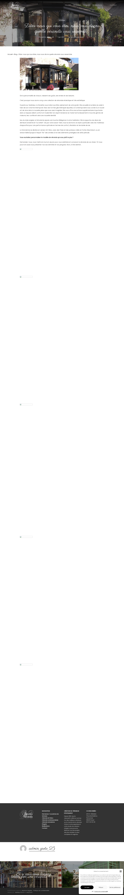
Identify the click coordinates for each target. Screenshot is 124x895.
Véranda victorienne (48, 822)
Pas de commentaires (76, 37)
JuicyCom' (29, 892)
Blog (15, 54)
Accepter (87, 887)
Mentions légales (27, 890)
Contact (44, 828)
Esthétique (62, 20)
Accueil (10, 54)
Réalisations (46, 826)
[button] (120, 871)
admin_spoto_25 (48, 37)
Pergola (44, 824)
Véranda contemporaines (50, 820)
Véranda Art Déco (47, 818)
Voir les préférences (114, 887)
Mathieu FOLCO (19, 892)
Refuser (101, 887)
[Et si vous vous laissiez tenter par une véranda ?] (31, 874)
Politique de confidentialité (101, 891)
